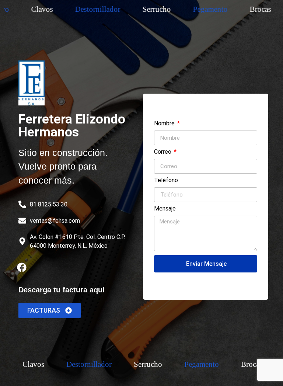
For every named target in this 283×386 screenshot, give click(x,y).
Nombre (165, 124)
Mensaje (165, 209)
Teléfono (166, 180)
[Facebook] (21, 267)
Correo (163, 152)
